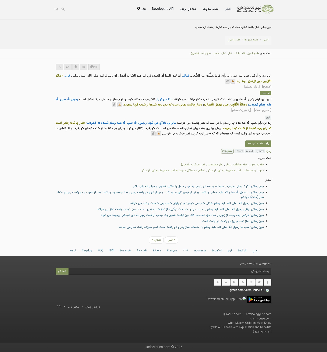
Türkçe (157, 250)
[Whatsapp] (251, 282)
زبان (143, 9)
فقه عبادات (239, 53)
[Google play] (234, 282)
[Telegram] (242, 282)
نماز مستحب (219, 53)
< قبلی (171, 240)
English (242, 250)
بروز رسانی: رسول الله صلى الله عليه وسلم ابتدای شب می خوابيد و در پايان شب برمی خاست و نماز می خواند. (196, 203)
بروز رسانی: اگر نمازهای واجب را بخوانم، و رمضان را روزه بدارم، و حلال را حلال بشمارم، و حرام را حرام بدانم (198, 186)
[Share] (83, 67)
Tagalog (87, 250)
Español (217, 250)
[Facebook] (267, 282)
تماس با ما (73, 307)
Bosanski (125, 250)
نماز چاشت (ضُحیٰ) (201, 53)
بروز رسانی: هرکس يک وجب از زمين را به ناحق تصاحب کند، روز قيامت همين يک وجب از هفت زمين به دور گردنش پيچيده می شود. (182, 215)
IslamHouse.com (260, 318)
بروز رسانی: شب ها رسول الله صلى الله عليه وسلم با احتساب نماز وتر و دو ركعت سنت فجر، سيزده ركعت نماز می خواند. (191, 227)
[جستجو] (63, 9)
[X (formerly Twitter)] (259, 282)
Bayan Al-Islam (261, 332)
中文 (100, 250)
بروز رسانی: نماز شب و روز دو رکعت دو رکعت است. (232, 221)
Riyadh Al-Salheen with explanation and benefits (240, 327)
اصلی (228, 9)
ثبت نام (62, 271)
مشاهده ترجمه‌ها (257, 143)
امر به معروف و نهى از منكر (224, 170)
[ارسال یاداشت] (232, 81)
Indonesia (200, 250)
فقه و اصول (234, 40)
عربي (255, 250)
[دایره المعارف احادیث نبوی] (255, 9)
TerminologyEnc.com (257, 314)
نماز (230, 53)
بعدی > (156, 240)
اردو (229, 250)
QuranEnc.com (232, 314)
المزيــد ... (265, 93)
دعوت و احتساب (254, 170)
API (59, 307)
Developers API (163, 9)
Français (172, 250)
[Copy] (227, 81)
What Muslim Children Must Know (249, 323)
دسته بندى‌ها (210, 9)
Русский (142, 250)
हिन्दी (111, 250)
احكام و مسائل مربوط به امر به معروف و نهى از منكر (173, 170)
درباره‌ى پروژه (188, 9)
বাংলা (185, 250)
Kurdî (72, 250)
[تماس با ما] (56, 9)
